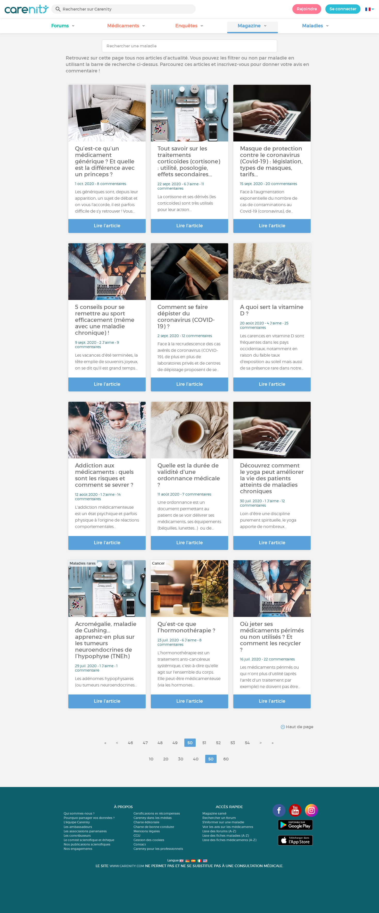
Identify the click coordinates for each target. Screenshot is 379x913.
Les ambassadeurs (78, 827)
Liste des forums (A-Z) (219, 831)
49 (175, 742)
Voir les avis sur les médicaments (227, 827)
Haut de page (299, 726)
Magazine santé (214, 813)
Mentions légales (147, 831)
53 (232, 742)
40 (196, 758)
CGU (137, 835)
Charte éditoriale (146, 822)
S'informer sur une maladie (223, 822)
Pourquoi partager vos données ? (89, 818)
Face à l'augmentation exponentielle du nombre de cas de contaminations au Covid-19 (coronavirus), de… (268, 201)
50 (190, 742)
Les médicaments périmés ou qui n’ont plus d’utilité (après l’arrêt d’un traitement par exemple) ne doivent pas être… (270, 677)
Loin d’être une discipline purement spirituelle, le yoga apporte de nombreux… (268, 520)
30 (180, 758)
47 (145, 742)
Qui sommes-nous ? (79, 813)
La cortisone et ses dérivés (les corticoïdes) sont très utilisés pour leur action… (187, 203)
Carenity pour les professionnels (158, 849)
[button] (63, 27)
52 (218, 742)
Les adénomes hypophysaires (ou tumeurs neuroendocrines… (106, 682)
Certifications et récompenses (157, 813)
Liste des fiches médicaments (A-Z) (229, 840)
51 (204, 742)
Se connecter (342, 8)
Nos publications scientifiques (87, 844)
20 (165, 758)
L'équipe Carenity (77, 822)
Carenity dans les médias (153, 818)
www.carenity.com (127, 866)
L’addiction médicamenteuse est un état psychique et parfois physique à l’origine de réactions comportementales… (107, 517)
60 (226, 758)
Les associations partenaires (85, 831)
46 (130, 742)
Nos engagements (78, 849)
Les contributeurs (77, 835)
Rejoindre (307, 8)
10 (151, 758)
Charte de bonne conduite (154, 827)
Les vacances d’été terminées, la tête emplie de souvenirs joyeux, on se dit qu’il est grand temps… (106, 362)
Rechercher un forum (219, 818)
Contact (140, 844)
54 (247, 742)
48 (160, 742)
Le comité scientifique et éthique (89, 840)
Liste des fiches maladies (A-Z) (225, 835)
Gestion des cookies (149, 840)
